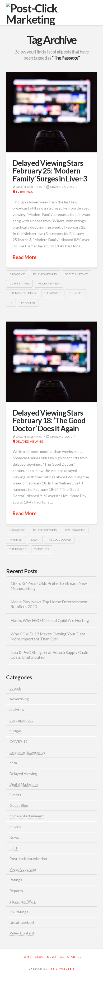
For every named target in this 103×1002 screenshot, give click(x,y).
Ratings (16, 880)
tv (11, 302)
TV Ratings (24, 192)
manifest (16, 539)
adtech (15, 688)
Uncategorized (22, 922)
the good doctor (59, 539)
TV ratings (28, 302)
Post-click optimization (28, 858)
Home (26, 956)
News (14, 837)
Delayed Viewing (29, 441)
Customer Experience (27, 752)
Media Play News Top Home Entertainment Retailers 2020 (49, 604)
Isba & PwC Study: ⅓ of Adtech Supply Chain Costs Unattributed (49, 655)
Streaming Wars (23, 901)
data (13, 762)
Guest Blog (19, 805)
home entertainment (27, 816)
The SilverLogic (61, 968)
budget (16, 731)
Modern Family (49, 283)
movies (15, 826)
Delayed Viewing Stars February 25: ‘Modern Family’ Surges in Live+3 (50, 170)
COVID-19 (18, 741)
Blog (39, 956)
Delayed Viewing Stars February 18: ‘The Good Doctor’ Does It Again (49, 420)
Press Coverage (23, 869)
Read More (24, 257)
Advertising (19, 699)
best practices (21, 720)
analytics (17, 709)
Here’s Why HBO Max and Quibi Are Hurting (50, 620)
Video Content (22, 933)
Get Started (71, 956)
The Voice (75, 293)
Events (15, 794)
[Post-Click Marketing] (51, 14)
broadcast (17, 274)
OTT (14, 848)
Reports (16, 890)
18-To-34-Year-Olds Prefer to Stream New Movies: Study (49, 586)
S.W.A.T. (35, 539)
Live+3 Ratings (20, 283)
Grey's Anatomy (76, 274)
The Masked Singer (23, 293)
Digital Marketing (24, 784)
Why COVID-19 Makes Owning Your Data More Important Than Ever (48, 636)
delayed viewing (45, 274)
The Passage (52, 293)
